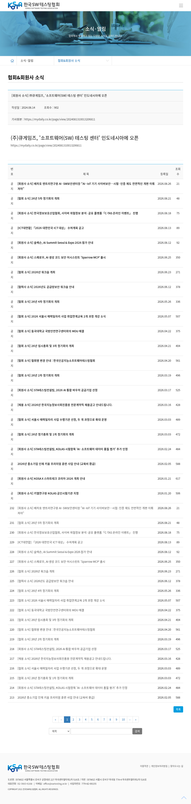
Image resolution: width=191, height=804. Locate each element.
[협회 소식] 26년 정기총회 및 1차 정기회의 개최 (46, 434)
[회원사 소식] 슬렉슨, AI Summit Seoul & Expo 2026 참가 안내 (55, 242)
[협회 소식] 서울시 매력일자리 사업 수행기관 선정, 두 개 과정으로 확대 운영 (62, 419)
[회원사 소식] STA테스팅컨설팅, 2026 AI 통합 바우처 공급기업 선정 (58, 390)
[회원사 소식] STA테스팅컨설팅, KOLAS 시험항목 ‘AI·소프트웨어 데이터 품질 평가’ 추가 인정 (73, 449)
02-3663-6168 (25, 784)
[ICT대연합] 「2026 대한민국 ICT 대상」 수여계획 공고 (51, 228)
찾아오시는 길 (176, 766)
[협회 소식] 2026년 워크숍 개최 (36, 272)
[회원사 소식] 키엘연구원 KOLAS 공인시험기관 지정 (48, 493)
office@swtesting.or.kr (55, 784)
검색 (137, 731)
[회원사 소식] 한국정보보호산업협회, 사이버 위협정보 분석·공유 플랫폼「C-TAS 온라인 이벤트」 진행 (78, 213)
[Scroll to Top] (184, 798)
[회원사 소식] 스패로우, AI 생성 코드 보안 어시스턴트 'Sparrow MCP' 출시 (62, 257)
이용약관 (144, 766)
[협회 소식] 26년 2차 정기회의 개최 (39, 375)
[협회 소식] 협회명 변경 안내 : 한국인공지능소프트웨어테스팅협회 (56, 360)
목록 (178, 709)
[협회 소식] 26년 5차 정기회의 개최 (39, 198)
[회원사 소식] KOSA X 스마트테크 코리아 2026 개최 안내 (51, 478)
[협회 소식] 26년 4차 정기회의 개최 (39, 301)
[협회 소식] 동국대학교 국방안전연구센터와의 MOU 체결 (51, 331)
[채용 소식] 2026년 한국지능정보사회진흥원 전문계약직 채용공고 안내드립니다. (65, 404)
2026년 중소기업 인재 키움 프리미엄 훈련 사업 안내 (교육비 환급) (57, 463)
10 (123, 719)
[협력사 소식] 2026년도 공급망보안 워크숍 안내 (46, 287)
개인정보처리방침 (159, 766)
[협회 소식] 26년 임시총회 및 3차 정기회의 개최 (46, 346)
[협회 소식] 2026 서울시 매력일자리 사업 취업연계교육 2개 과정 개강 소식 (62, 316)
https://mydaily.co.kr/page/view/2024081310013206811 (59, 119)
